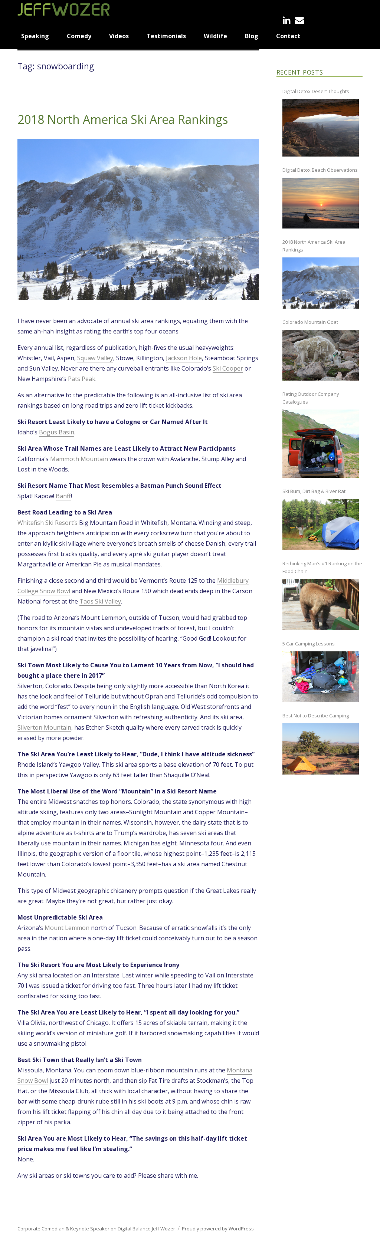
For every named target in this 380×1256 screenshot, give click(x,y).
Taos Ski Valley (100, 601)
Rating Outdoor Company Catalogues (310, 398)
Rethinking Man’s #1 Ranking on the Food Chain (322, 567)
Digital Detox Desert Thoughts (315, 91)
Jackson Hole (184, 358)
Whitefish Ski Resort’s (47, 523)
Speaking (35, 36)
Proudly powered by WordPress (218, 1228)
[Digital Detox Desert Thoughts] (320, 128)
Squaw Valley (95, 358)
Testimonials (166, 36)
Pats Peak (81, 379)
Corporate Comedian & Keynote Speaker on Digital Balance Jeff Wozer (96, 1228)
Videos (119, 36)
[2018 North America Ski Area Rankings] (320, 283)
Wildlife (215, 36)
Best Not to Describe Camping (315, 715)
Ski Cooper (228, 368)
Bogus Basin (56, 432)
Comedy (79, 36)
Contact (288, 36)
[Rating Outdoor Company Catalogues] (320, 444)
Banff (63, 496)
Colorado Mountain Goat (310, 322)
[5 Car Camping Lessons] (320, 677)
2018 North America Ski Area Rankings (122, 119)
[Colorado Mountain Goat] (320, 355)
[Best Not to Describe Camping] (320, 749)
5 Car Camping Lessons (308, 643)
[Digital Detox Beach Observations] (320, 203)
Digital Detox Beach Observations (320, 170)
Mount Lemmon (67, 928)
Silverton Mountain (44, 727)
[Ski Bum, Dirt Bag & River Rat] (320, 524)
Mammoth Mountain (79, 459)
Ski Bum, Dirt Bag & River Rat (313, 491)
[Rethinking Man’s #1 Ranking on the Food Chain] (320, 604)
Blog (251, 36)
